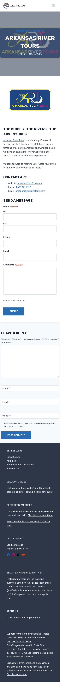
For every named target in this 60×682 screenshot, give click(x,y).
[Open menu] (54, 5)
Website (6, 415)
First (5, 211)
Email (5, 402)
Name (6, 388)
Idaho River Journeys (35, 637)
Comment (6, 342)
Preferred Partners (30, 31)
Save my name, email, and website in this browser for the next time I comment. (30, 425)
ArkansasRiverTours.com (29, 183)
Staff (23, 54)
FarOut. (13, 652)
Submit (14, 311)
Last (5, 223)
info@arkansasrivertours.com (30, 190)
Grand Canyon (14, 457)
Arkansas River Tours (13, 140)
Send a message (15, 544)
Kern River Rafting (31, 633)
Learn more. (27, 656)
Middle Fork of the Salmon (20, 464)
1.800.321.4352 (23, 187)
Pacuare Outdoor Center (19, 641)
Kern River (12, 460)
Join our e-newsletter (17, 548)
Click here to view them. (40, 515)
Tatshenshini (13, 468)
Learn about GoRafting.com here (23, 617)
